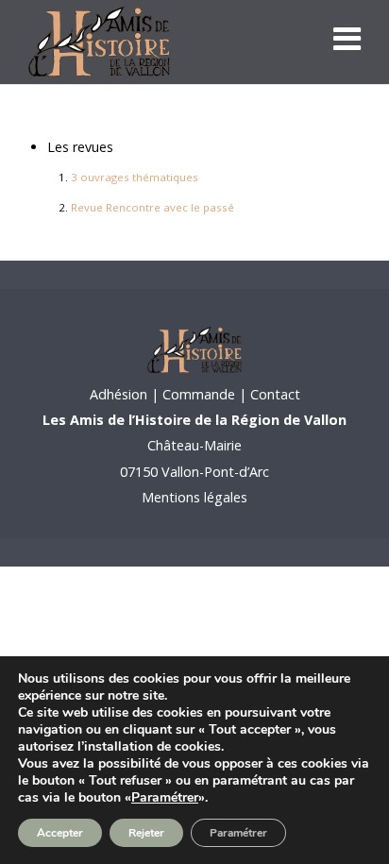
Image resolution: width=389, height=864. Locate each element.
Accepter (60, 832)
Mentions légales (194, 497)
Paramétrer (164, 797)
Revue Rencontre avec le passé (152, 207)
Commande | (204, 394)
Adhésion (118, 394)
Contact (273, 394)
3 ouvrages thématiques (134, 177)
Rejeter (146, 832)
